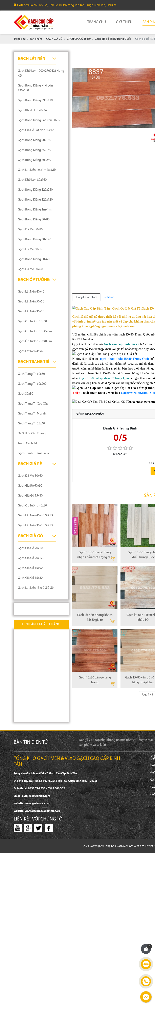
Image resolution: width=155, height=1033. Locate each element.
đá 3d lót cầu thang (32, 433)
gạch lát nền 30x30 (31, 311)
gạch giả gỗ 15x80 (30, 495)
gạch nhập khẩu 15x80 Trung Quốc (124, 358)
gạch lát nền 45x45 (31, 351)
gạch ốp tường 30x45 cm (35, 331)
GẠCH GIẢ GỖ (30, 536)
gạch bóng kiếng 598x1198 (36, 100)
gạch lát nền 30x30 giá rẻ (35, 525)
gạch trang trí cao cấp (33, 403)
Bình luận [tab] (109, 297)
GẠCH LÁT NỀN (31, 59)
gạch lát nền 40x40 (31, 291)
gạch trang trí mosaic (32, 413)
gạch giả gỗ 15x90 (30, 568)
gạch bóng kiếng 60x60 (33, 259)
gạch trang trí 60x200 (32, 384)
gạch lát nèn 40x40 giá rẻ (35, 515)
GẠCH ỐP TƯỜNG (34, 280)
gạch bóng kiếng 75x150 (34, 150)
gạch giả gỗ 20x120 (31, 558)
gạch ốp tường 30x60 (32, 321)
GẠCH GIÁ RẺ (30, 464)
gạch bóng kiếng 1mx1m (34, 209)
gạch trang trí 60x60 (31, 374)
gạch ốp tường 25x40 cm (35, 341)
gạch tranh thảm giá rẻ (34, 453)
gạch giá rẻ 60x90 (30, 485)
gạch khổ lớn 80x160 (32, 180)
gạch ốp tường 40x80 (32, 505)
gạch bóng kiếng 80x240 (34, 160)
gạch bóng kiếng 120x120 (35, 199)
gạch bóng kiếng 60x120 (34, 239)
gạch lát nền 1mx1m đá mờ (37, 170)
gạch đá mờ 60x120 (31, 249)
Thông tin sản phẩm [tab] (86, 297)
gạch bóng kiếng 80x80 (33, 219)
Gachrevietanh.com (134, 392)
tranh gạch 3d (27, 443)
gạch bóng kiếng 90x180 (34, 140)
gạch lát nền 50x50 (31, 301)
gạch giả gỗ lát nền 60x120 (36, 130)
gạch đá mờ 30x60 (30, 476)
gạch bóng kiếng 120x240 (35, 189)
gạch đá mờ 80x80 (30, 229)
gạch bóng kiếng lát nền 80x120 (40, 120)
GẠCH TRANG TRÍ (33, 362)
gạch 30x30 (25, 393)
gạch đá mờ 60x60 (30, 269)
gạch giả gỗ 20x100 (31, 548)
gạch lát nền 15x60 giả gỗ (36, 588)
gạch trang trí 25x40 (31, 423)
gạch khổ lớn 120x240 (33, 110)
